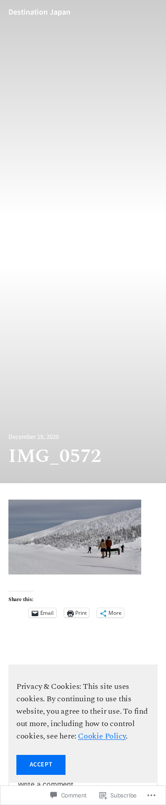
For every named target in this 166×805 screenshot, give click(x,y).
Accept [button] (41, 764)
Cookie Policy (102, 736)
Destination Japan (39, 12)
